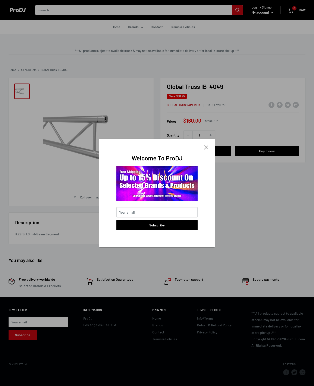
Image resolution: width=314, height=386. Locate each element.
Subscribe (157, 225)
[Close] (206, 147)
